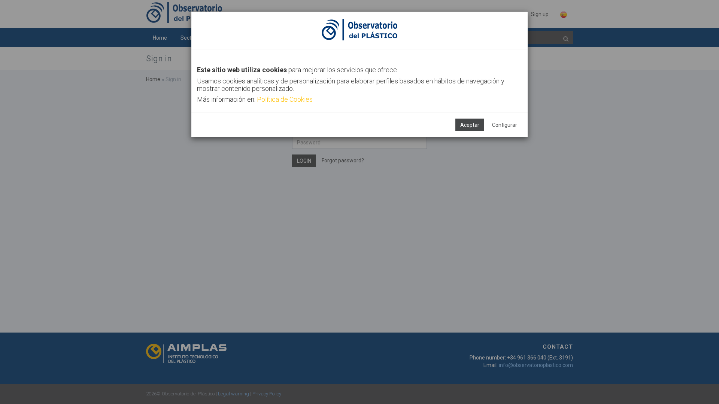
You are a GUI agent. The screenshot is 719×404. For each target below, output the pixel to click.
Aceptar (469, 125)
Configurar (504, 125)
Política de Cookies (285, 99)
